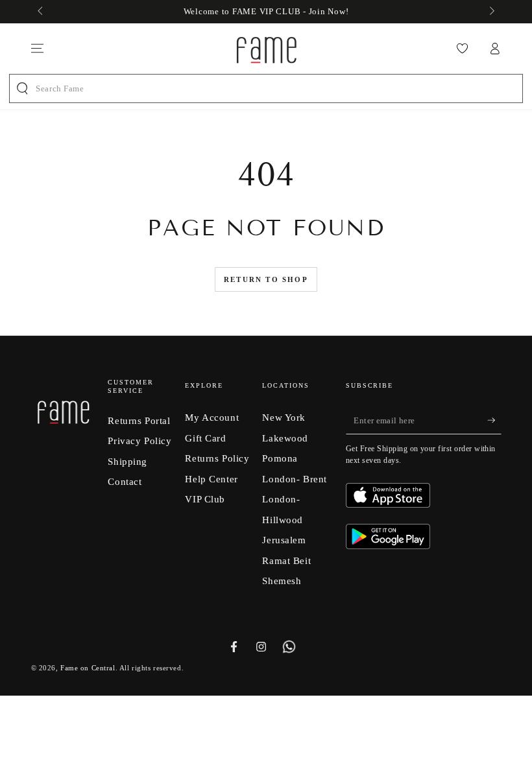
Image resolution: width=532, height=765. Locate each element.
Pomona (279, 458)
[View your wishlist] (462, 48)
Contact (124, 481)
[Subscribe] (494, 420)
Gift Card (205, 437)
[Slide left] (41, 11)
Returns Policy (217, 458)
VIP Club (205, 498)
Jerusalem (284, 539)
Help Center (211, 478)
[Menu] (37, 48)
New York (284, 417)
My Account (212, 417)
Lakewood (285, 437)
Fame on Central (87, 668)
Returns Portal (139, 420)
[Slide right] (490, 11)
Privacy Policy (139, 440)
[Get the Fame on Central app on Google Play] (388, 545)
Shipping (127, 461)
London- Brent (294, 478)
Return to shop (266, 279)
